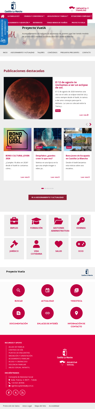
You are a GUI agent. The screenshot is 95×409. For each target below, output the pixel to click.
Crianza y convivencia (34, 17)
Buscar (19, 301)
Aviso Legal (27, 406)
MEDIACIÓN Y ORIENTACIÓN (20, 356)
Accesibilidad (54, 406)
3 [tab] (47, 188)
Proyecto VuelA (78, 23)
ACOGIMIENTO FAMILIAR (19, 358)
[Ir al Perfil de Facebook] (9, 392)
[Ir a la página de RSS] (22, 392)
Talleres (41, 52)
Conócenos (52, 52)
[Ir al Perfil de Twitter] (15, 392)
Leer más (83, 115)
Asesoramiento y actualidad (22, 52)
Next (90, 125)
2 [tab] (45, 188)
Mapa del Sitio (40, 406)
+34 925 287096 (17, 383)
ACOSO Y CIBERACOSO (18, 361)
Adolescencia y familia (58, 17)
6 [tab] (52, 188)
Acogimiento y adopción (19, 24)
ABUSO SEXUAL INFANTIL (19, 367)
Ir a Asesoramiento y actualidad (48, 197)
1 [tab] (42, 188)
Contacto (86, 52)
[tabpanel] (18, 154)
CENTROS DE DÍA (16, 350)
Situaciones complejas (81, 17)
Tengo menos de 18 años (57, 23)
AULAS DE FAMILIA (16, 347)
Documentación (19, 324)
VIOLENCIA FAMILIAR (17, 364)
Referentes (37, 23)
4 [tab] (48, 188)
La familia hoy (14, 16)
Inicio (2, 16)
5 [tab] (50, 188)
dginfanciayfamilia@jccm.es (22, 386)
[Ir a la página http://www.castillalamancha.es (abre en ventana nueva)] (13, 6)
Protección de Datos (11, 406)
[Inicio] (79, 9)
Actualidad (47, 301)
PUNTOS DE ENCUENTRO (19, 353)
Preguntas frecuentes (69, 52)
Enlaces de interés (47, 324)
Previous (86, 125)
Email (24, 43)
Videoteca (76, 301)
